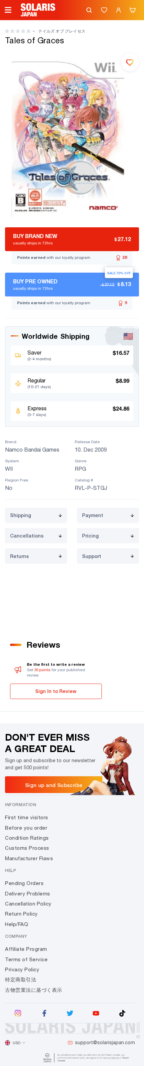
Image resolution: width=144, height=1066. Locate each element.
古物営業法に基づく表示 (33, 990)
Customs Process (27, 848)
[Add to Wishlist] (130, 62)
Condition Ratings (27, 838)
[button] (17, 31)
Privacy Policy (22, 969)
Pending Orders (24, 883)
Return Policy (21, 914)
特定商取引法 (20, 979)
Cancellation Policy (28, 904)
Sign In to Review (55, 691)
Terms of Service (26, 959)
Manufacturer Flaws (29, 858)
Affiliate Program (26, 949)
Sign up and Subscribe (53, 785)
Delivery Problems (27, 893)
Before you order (26, 828)
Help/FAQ (16, 924)
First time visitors (26, 817)
